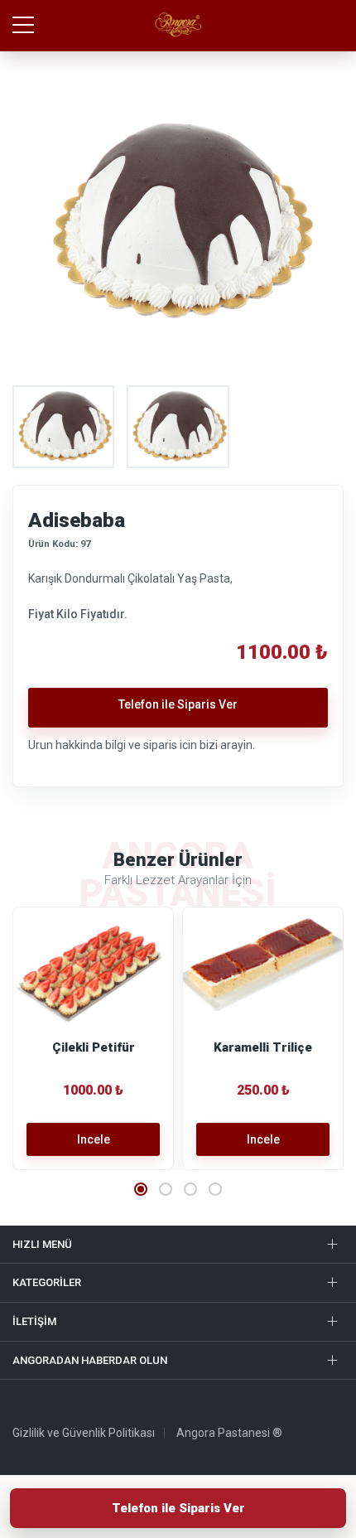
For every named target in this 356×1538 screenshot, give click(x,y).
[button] (140, 1189)
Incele (93, 1139)
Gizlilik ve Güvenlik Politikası (83, 1432)
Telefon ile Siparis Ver (178, 1508)
